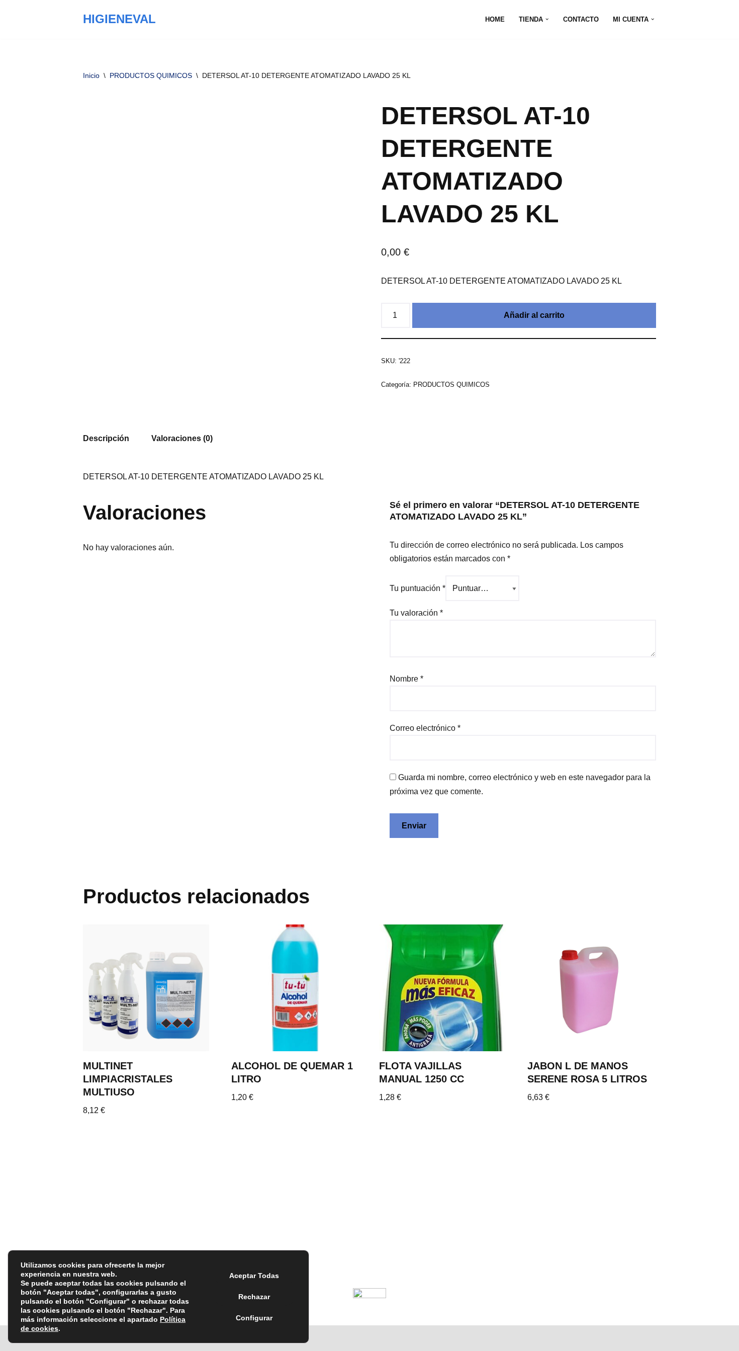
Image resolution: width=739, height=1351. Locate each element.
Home (495, 19)
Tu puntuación (417, 588)
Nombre (406, 678)
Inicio (91, 75)
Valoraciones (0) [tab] (182, 438)
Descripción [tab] (106, 438)
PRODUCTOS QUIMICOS (151, 75)
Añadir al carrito (534, 315)
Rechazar (254, 1297)
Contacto (581, 19)
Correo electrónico (425, 728)
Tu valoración (416, 613)
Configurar (254, 1318)
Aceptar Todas (254, 1276)
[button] (546, 19)
